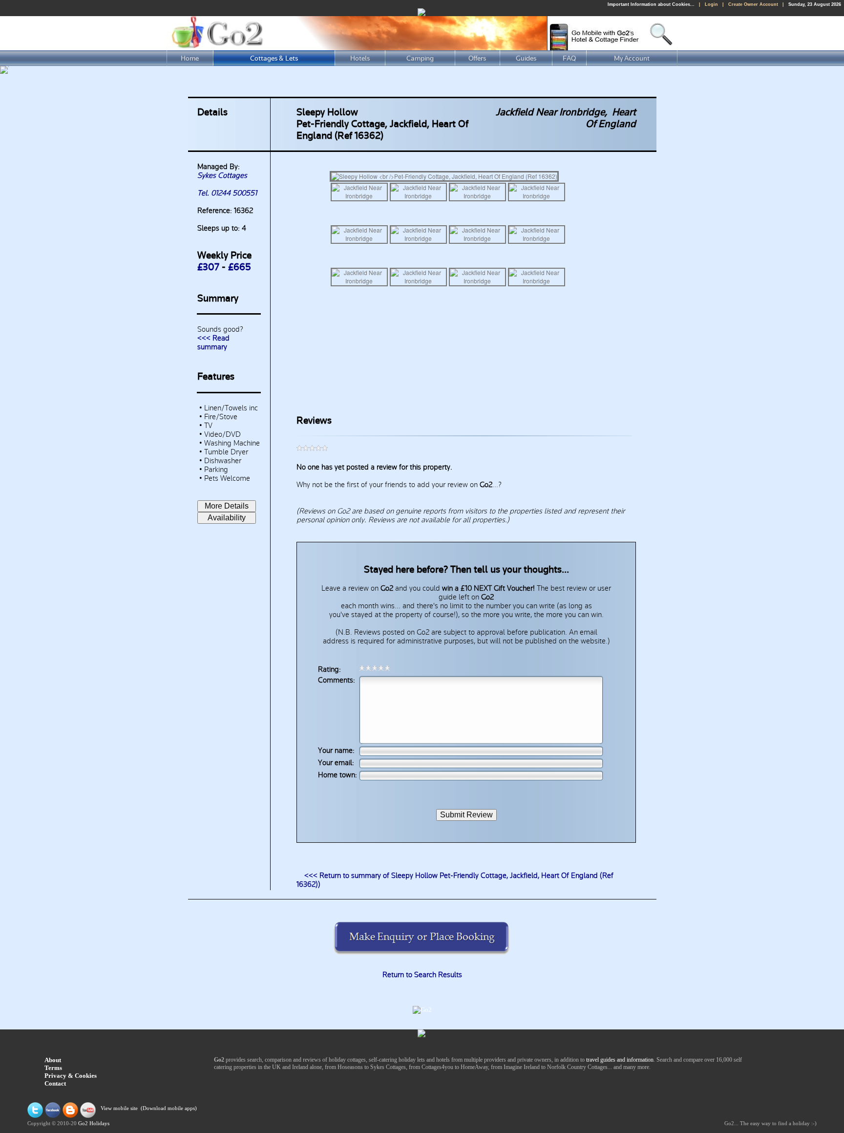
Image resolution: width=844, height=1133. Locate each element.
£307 (208, 267)
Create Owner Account (753, 4)
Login (711, 4)
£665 (239, 267)
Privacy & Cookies (70, 1075)
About (52, 1060)
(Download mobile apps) (169, 1108)
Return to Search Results (422, 974)
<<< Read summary (213, 342)
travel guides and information (620, 1059)
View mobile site (119, 1108)
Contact (55, 1083)
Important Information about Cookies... (651, 4)
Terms (53, 1067)
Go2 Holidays (93, 1123)
